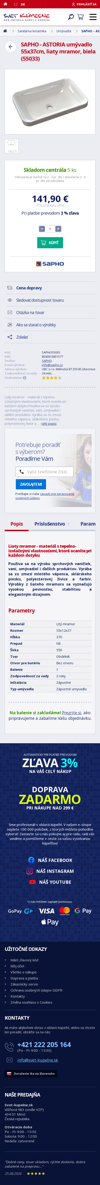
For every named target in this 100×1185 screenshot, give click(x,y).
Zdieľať (22, 337)
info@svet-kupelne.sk (37, 1060)
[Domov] (7, 4)
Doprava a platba (24, 978)
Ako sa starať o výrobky (36, 324)
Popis (16, 523)
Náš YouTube (55, 882)
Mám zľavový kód (24, 960)
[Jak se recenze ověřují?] (25, 378)
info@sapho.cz (52, 365)
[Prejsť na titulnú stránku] (26, 17)
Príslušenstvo (51, 523)
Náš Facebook (55, 860)
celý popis (49, 423)
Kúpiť (53, 242)
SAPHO (47, 361)
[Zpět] (10, 46)
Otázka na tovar (30, 312)
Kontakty (17, 996)
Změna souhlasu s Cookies (31, 1002)
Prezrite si (71, 712)
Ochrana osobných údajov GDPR (36, 990)
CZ (16, 4)
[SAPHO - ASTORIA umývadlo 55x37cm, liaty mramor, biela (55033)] (50, 102)
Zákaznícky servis (24, 984)
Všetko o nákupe (23, 972)
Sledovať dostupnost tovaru (40, 300)
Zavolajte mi (31, 484)
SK (23, 4)
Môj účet (17, 966)
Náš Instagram (55, 871)
